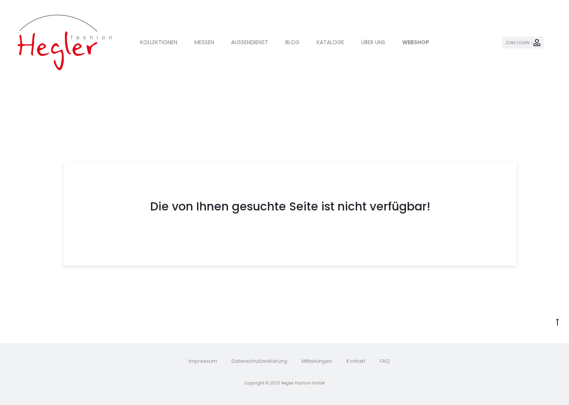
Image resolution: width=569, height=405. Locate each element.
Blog (292, 42)
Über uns (373, 42)
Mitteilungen (317, 361)
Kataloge (330, 42)
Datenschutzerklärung (259, 361)
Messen (204, 42)
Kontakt (355, 361)
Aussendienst (249, 42)
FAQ (385, 361)
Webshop (415, 42)
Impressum (203, 361)
